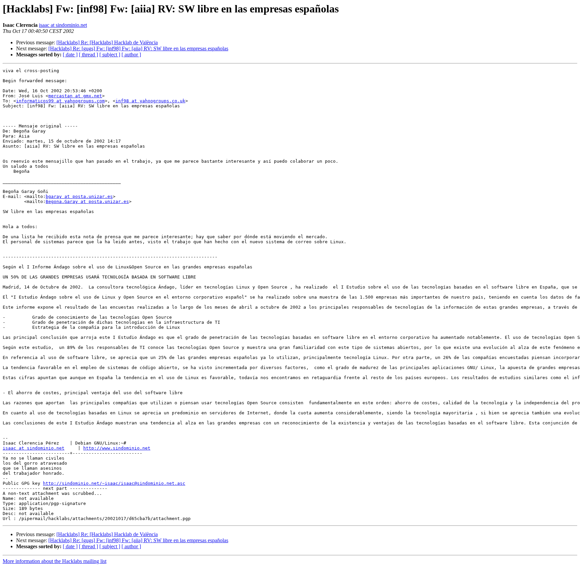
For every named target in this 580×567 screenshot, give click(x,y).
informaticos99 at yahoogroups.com (60, 100)
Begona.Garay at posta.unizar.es (87, 201)
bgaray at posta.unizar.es (79, 196)
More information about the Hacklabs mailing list (54, 561)
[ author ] (131, 54)
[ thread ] (88, 54)
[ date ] (70, 54)
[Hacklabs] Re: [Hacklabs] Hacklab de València (107, 42)
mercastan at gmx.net (75, 95)
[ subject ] (109, 54)
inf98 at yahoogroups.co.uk (150, 100)
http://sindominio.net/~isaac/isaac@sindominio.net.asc (114, 483)
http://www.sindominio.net (116, 448)
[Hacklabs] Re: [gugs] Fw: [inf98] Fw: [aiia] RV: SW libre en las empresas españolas (138, 48)
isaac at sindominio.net (63, 25)
